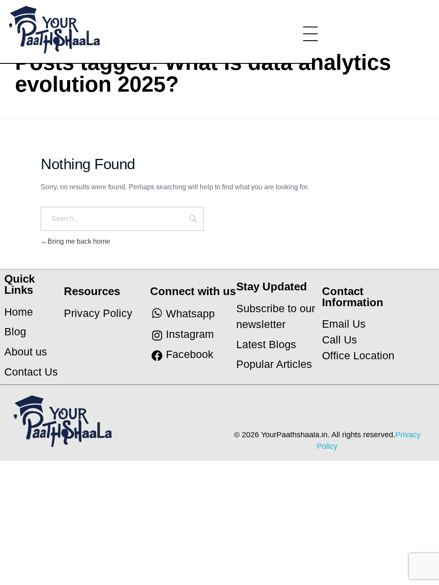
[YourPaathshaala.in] (84, 30)
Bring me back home (79, 241)
